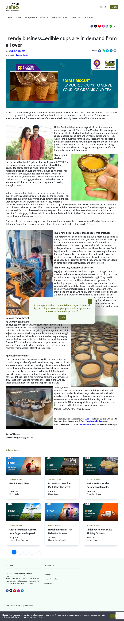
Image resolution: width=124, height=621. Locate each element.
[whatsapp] (103, 50)
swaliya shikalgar (17, 51)
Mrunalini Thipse (94, 494)
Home (10, 17)
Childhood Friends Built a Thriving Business (99, 531)
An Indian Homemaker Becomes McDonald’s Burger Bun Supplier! (98, 487)
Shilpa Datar (14, 494)
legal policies (37, 617)
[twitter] (107, 50)
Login (62, 317)
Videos (19, 17)
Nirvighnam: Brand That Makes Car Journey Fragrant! (60, 533)
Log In (114, 7)
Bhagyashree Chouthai (18, 540)
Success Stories (22, 55)
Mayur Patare (92, 540)
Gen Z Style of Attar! (19, 483)
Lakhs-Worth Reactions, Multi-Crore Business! (60, 485)
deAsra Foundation (59, 17)
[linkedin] (111, 50)
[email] (114, 50)
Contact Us (75, 17)
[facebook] (99, 50)
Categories (88, 17)
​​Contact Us (48, 583)
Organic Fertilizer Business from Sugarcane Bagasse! (22, 531)
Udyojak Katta (31, 17)
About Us (44, 17)
